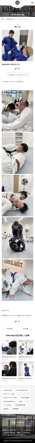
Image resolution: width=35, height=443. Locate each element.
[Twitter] (14, 422)
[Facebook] (17, 422)
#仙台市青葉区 (25, 397)
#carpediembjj (8, 390)
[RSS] (23, 422)
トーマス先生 (7, 405)
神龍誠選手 (16, 409)
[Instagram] (12, 422)
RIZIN (20, 401)
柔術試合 (6, 409)
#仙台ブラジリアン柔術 (10, 397)
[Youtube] (20, 422)
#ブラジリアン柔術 (9, 394)
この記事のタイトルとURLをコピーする (17, 75)
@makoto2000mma (9, 401)
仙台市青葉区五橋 (20, 405)
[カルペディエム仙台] (17, 2)
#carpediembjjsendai (21, 390)
